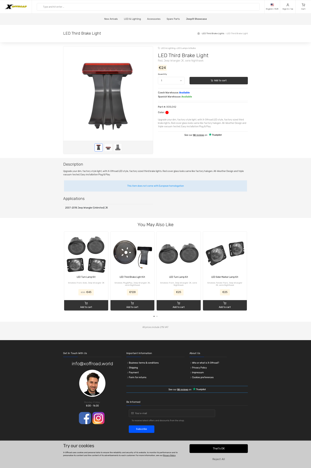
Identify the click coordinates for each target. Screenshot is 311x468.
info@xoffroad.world (92, 363)
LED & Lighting (132, 18)
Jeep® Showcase (196, 18)
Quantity (162, 74)
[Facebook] (85, 418)
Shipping (133, 367)
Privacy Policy (199, 367)
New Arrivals (111, 18)
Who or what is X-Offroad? (205, 362)
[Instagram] (98, 418)
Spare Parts (173, 18)
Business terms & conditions (144, 362)
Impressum (198, 372)
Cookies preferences (203, 377)
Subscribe (141, 429)
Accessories (154, 18)
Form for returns (137, 377)
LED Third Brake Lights (213, 33)
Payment (134, 372)
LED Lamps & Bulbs (186, 48)
